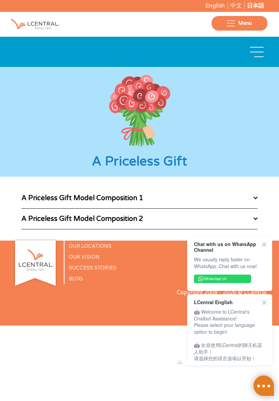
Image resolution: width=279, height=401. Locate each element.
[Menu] (257, 51)
